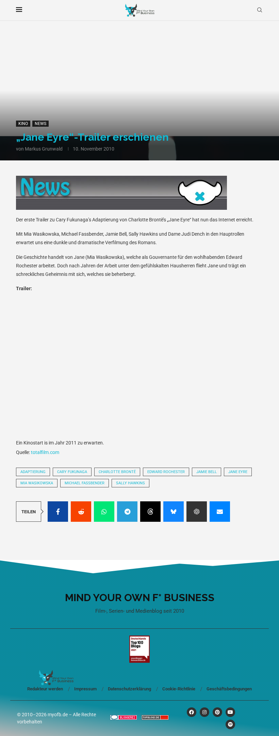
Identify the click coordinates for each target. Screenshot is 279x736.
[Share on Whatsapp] (104, 511)
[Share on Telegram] (127, 511)
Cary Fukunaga (72, 472)
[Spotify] (230, 724)
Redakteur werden (45, 688)
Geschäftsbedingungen (229, 688)
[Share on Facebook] (58, 511)
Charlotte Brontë (117, 472)
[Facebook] (191, 712)
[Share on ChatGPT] (196, 511)
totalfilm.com (45, 452)
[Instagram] (204, 712)
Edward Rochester (166, 472)
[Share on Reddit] (81, 511)
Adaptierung (33, 472)
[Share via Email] (220, 511)
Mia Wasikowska (36, 483)
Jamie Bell (206, 472)
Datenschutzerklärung (129, 688)
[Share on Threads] (150, 511)
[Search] (259, 10)
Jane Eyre (237, 472)
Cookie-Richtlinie (178, 688)
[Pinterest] (217, 712)
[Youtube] (230, 712)
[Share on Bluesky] (173, 511)
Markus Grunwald (44, 149)
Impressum (85, 688)
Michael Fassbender (84, 483)
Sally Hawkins (130, 483)
